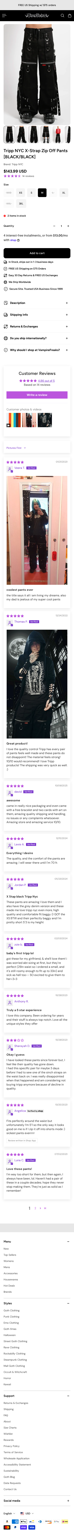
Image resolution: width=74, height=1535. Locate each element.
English (8, 1513)
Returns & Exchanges (24, 326)
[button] (40, 1208)
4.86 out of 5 (46, 381)
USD (28, 1513)
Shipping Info (19, 314)
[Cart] (69, 16)
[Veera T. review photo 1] (37, 530)
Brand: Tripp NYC (13, 164)
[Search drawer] (62, 16)
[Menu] (4, 16)
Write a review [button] (37, 395)
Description (17, 303)
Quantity (9, 225)
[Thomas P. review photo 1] (37, 684)
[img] (15, 462)
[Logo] (37, 15)
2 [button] (35, 1208)
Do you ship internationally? (28, 338)
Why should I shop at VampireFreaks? (35, 350)
